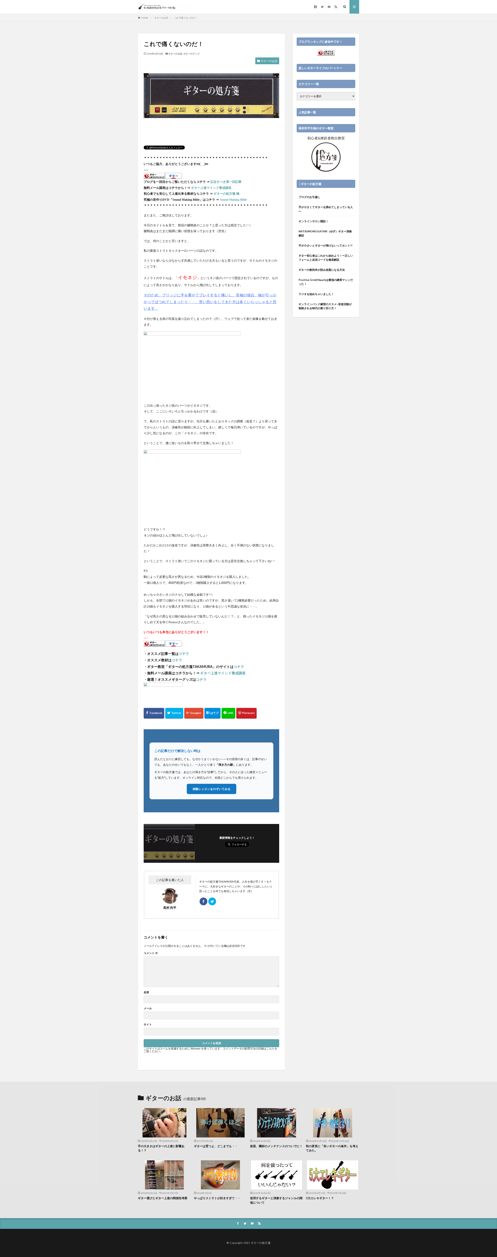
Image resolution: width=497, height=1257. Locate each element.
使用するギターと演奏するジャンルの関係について (276, 1200)
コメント (151, 953)
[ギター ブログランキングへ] (154, 176)
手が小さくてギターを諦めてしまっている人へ (326, 209)
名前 (146, 992)
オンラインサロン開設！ (313, 221)
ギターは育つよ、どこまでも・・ (216, 1146)
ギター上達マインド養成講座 (211, 187)
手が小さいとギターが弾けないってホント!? (325, 245)
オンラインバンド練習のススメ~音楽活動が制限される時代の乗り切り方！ (325, 306)
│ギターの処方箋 (310, 184)
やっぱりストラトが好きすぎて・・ (217, 1198)
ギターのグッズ (191, 53)
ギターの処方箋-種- (227, 193)
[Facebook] (154, 713)
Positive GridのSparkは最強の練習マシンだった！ (326, 282)
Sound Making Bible (233, 199)
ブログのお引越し (309, 197)
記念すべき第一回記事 (226, 181)
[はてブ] (212, 713)
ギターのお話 (161, 17)
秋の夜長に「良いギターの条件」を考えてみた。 (332, 1148)
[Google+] (193, 713)
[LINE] (228, 713)
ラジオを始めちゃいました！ (316, 294)
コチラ (184, 653)
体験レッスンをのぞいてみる (211, 789)
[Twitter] (174, 713)
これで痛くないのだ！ (185, 17)
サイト (148, 1024)
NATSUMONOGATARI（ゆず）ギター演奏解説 (325, 233)
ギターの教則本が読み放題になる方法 (322, 269)
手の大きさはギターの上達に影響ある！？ (161, 1148)
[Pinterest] (246, 713)
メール (148, 1008)
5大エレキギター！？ (320, 1198)
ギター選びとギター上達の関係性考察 (162, 1198)
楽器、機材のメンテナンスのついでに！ (276, 1146)
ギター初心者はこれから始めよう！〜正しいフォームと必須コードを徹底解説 (326, 257)
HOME (144, 17)
